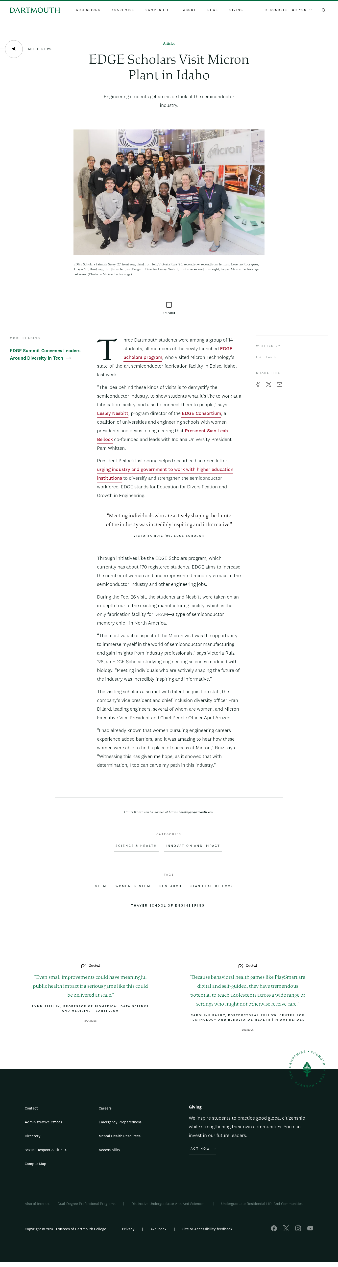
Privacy (128, 1229)
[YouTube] (310, 1230)
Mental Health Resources (120, 1136)
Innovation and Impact (193, 846)
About (189, 10)
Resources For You (286, 10)
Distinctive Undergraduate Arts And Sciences (168, 1203)
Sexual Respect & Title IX (46, 1149)
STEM (101, 886)
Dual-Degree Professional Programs (87, 1203)
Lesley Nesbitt (112, 413)
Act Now (200, 1149)
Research (170, 886)
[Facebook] (274, 1230)
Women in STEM (133, 886)
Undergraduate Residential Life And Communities (262, 1203)
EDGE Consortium (201, 413)
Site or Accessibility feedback (207, 1229)
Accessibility (109, 1149)
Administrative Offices (43, 1122)
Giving (236, 10)
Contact (31, 1108)
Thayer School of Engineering (168, 906)
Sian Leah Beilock (212, 886)
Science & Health (136, 846)
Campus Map (35, 1163)
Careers (105, 1108)
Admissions (88, 10)
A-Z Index (158, 1229)
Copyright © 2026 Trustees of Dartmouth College (65, 1229)
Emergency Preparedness (120, 1122)
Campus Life (158, 10)
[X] (286, 1230)
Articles (169, 44)
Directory (33, 1136)
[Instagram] (298, 1230)
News (212, 10)
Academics (123, 10)
